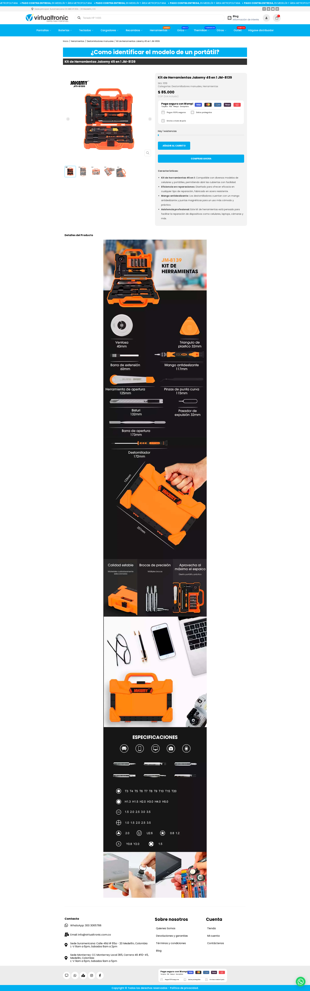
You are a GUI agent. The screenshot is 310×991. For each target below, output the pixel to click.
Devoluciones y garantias (172, 936)
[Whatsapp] (75, 975)
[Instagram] (264, 9)
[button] (68, 119)
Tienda (211, 928)
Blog (235, 16)
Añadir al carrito (174, 145)
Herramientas (77, 41)
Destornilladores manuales (100, 41)
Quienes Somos (165, 928)
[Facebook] (268, 9)
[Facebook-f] (100, 975)
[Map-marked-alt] (83, 975)
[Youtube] (273, 9)
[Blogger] (277, 9)
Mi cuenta (213, 936)
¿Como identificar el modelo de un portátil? (155, 52)
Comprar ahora (201, 158)
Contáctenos (215, 943)
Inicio (65, 41)
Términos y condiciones (171, 943)
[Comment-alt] (66, 975)
